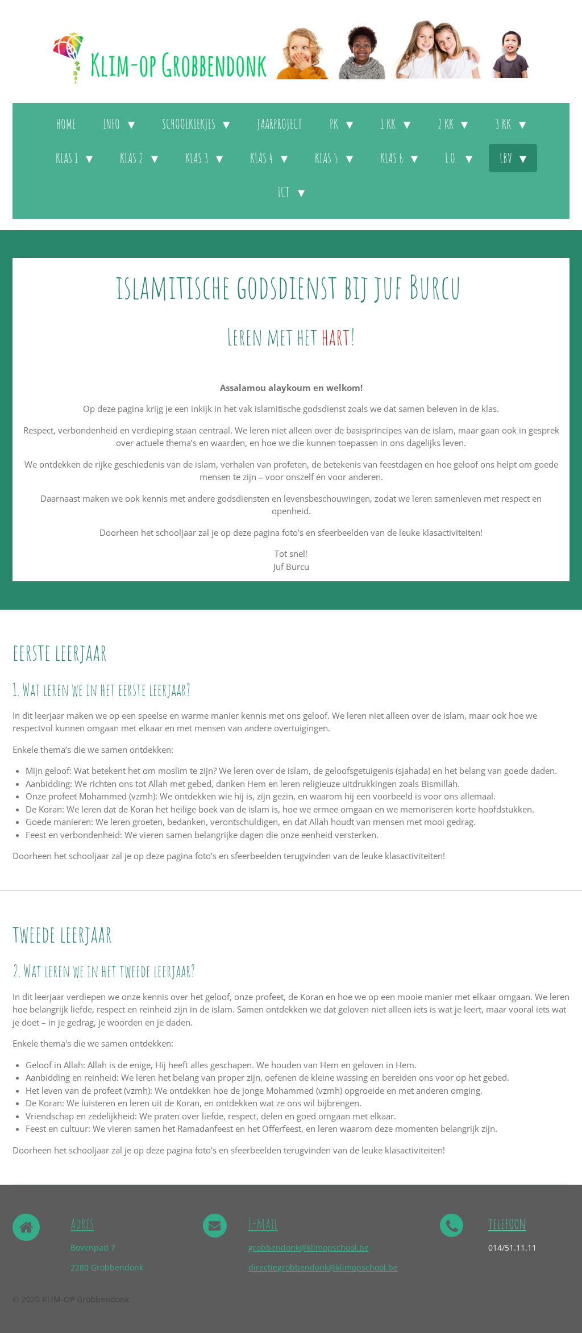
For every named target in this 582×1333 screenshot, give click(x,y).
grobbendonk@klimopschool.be (308, 1247)
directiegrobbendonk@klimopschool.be (323, 1267)
